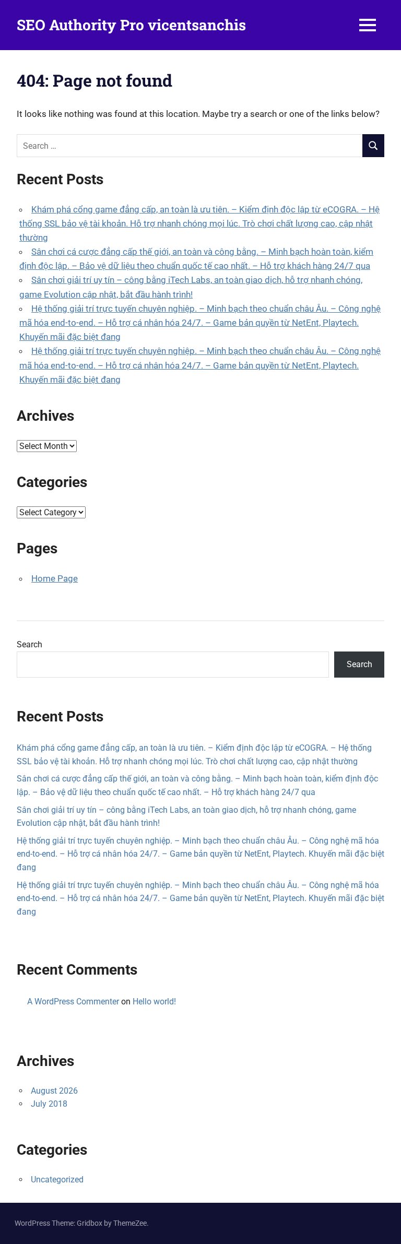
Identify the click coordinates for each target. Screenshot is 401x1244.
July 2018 (49, 1104)
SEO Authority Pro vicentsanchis (131, 24)
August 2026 (54, 1091)
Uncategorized (57, 1179)
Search (29, 644)
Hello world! (154, 1001)
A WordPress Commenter (73, 1001)
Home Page (54, 578)
